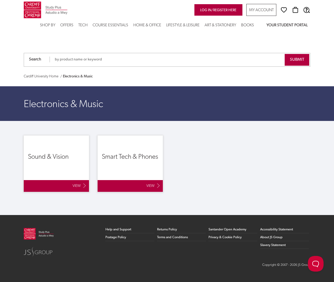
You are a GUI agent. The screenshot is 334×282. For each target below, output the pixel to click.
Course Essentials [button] (110, 25)
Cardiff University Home (41, 76)
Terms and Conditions (172, 237)
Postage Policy (115, 237)
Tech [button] (83, 25)
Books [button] (247, 25)
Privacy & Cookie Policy (225, 237)
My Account (261, 10)
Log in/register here (218, 10)
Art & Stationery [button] (220, 25)
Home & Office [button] (147, 25)
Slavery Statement (273, 245)
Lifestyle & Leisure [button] (183, 25)
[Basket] (295, 10)
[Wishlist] (284, 10)
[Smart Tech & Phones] (130, 164)
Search (35, 59)
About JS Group (271, 237)
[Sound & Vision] (56, 164)
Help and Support (118, 229)
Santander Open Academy (227, 229)
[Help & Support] (306, 10)
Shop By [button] (47, 25)
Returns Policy (167, 229)
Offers (66, 25)
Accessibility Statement (276, 229)
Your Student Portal (287, 25)
